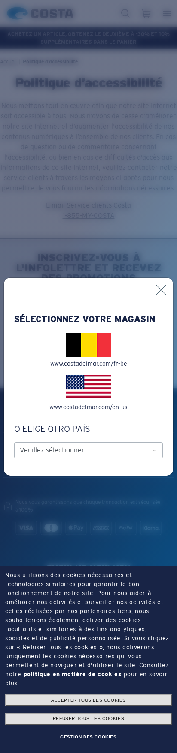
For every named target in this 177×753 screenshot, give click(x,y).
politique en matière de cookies (73, 674)
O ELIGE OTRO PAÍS (52, 429)
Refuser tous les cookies (88, 718)
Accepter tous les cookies (88, 700)
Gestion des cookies (88, 737)
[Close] (161, 290)
